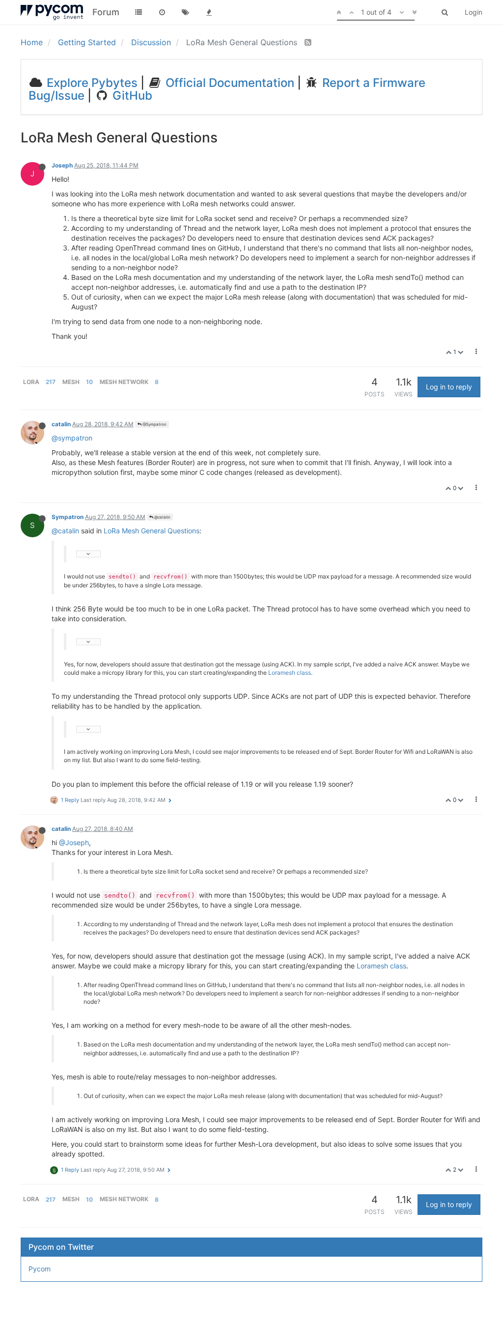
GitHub (131, 95)
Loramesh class (289, 672)
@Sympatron (154, 424)
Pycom (39, 1269)
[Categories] (138, 12)
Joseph (62, 165)
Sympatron (68, 517)
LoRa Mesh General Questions (151, 530)
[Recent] (162, 12)
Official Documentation (228, 83)
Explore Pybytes (91, 83)
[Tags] (185, 12)
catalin (61, 424)
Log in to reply (449, 387)
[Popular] (209, 12)
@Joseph (74, 842)
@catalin (161, 517)
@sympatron (72, 438)
